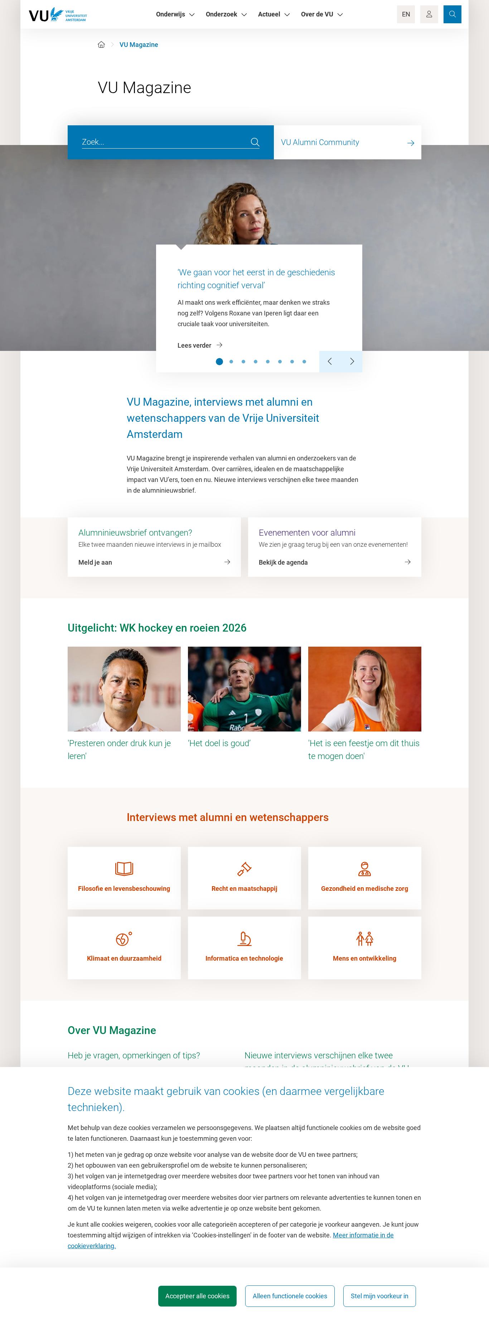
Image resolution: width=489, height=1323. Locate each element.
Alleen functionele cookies (290, 1296)
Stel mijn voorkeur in (379, 1296)
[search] (255, 142)
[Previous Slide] (330, 361)
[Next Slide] (351, 361)
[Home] (101, 44)
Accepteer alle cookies (197, 1296)
